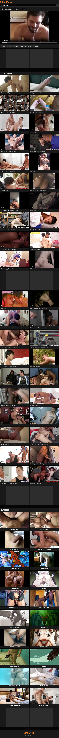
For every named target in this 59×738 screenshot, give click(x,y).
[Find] (57, 5)
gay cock (36, 46)
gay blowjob (29, 46)
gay (4, 46)
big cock (9, 46)
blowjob (16, 46)
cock (22, 46)
